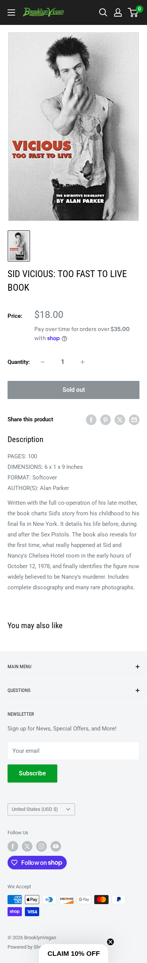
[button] (73, 953)
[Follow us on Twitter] (27, 846)
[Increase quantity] (82, 362)
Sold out (74, 389)
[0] (133, 12)
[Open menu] (11, 12)
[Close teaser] (110, 942)
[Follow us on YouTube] (56, 846)
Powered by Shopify (29, 947)
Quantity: (19, 362)
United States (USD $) (35, 809)
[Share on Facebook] (91, 419)
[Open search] (103, 12)
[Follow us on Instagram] (41, 846)
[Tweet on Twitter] (120, 419)
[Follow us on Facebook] (13, 846)
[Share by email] (134, 419)
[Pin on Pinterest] (105, 419)
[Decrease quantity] (43, 362)
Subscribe (32, 773)
